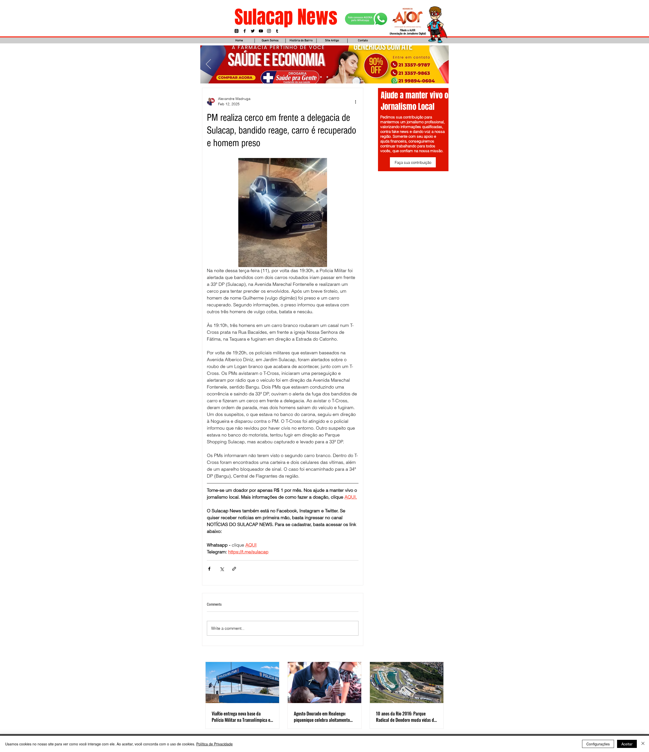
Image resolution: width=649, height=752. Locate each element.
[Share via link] (234, 568)
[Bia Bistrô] (321, 77)
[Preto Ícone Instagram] (269, 30)
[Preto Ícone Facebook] (244, 30)
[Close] (643, 744)
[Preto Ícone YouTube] (260, 30)
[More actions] (355, 101)
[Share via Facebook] (209, 568)
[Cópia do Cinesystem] (315, 77)
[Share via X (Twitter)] (221, 568)
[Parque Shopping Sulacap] (328, 77)
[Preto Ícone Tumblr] (277, 30)
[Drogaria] (334, 77)
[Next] (440, 64)
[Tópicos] (236, 30)
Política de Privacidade (214, 743)
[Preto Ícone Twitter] (252, 30)
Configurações (598, 743)
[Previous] (208, 64)
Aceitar (627, 743)
